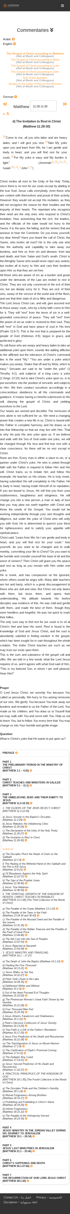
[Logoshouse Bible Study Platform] (14, 6)
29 (46, 141)
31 (60, 161)
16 (56, 161)
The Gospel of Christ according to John (35, 71)
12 (16, 167)
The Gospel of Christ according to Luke (35, 65)
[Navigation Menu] (62, 5)
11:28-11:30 (8, 849)
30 (12, 156)
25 (64, 161)
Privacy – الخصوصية (49, 1197)
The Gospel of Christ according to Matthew (35, 53)
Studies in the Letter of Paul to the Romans (35, 83)
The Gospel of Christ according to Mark (35, 59)
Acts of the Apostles (35, 77)
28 (4, 136)
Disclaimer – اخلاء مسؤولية (20, 1202)
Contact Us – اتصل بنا (17, 1197)
